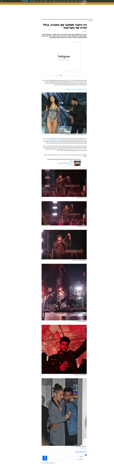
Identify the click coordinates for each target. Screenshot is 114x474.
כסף (61, 1)
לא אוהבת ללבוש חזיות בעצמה (79, 149)
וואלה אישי (69, 3)
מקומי (78, 3)
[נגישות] (1, 1)
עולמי (72, 3)
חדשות (80, 1)
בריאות (54, 1)
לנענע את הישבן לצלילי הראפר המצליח (52, 140)
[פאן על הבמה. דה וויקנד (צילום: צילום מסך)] (64, 293)
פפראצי (59, 3)
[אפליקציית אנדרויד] (34, 3)
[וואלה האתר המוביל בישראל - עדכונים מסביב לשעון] (84, 1)
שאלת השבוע (63, 3)
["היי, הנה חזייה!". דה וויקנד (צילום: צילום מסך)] (64, 184)
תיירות (50, 1)
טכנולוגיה (46, 1)
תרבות (68, 1)
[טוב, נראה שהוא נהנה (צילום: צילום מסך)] (64, 214)
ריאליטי (75, 3)
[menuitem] (79, 1)
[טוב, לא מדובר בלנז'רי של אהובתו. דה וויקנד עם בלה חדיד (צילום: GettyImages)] (64, 114)
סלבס (64, 1)
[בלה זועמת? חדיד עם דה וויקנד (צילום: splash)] (64, 413)
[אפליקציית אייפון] (32, 3)
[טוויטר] (30, 3)
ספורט (76, 1)
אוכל (58, 1)
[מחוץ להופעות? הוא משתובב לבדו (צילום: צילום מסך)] (64, 350)
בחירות (72, 1)
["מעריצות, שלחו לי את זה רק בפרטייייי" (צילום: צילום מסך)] (64, 245)
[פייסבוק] (29, 3)
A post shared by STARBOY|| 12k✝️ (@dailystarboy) (57, 75)
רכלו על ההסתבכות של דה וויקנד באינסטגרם (76, 89)
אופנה (41, 1)
